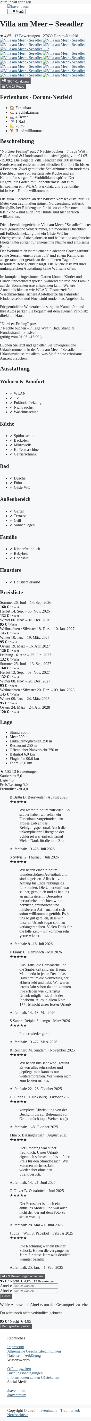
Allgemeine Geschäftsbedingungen (34, 1351)
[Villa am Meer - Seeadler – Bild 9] (64, 58)
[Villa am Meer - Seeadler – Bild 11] (64, 62)
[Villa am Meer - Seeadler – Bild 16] (21, 75)
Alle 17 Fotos (13, 86)
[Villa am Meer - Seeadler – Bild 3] (21, 44)
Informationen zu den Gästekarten (33, 1377)
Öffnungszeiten (19, 1369)
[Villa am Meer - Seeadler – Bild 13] (64, 66)
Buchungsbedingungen (25, 1373)
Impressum (15, 1347)
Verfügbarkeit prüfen (16, 1326)
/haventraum (16, 1390)
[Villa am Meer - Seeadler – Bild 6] (21, 53)
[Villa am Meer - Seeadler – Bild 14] (21, 71)
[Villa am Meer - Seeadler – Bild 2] (64, 40)
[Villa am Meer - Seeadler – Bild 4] (64, 44)
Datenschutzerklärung (24, 1356)
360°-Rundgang (17, 81)
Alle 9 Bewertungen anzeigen (22, 1276)
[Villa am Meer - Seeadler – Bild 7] (64, 53)
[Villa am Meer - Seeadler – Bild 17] (64, 75)
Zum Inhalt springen (15, 2)
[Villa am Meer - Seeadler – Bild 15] (64, 71)
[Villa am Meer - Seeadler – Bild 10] (21, 62)
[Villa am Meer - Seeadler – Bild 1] (21, 40)
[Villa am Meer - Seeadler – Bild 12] (21, 66)
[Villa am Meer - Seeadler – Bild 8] (21, 58)
